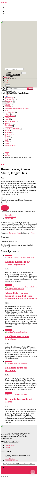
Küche (7, 114)
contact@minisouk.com (13, 13)
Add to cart (5, 208)
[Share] (5, 476)
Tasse (6, 140)
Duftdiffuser (9, 103)
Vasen (7, 143)
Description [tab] (8, 215)
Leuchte (7, 119)
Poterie (33, 233)
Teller (7, 141)
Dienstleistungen (13, 75)
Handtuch (8, 106)
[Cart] (19, 80)
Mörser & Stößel (10, 121)
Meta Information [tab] (10, 217)
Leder (7, 118)
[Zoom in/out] (1, 476)
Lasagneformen (10, 116)
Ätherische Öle (9, 99)
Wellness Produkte (11, 145)
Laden (8, 73)
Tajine (7, 136)
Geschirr (7, 105)
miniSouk (4, 2)
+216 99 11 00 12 (11, 11)
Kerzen (7, 110)
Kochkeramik (9, 112)
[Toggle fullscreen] (3, 476)
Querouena (8, 127)
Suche (30, 88)
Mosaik (7, 123)
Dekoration (8, 101)
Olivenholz (8, 125)
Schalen (7, 130)
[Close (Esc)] (8, 476)
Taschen (7, 138)
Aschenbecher (9, 97)
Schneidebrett (9, 134)
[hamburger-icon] (23, 73)
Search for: (4, 88)
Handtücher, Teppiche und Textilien (16, 108)
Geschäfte (10, 91)
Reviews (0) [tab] (9, 219)
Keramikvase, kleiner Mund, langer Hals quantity (16, 200)
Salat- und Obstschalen (12, 129)
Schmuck (8, 132)
